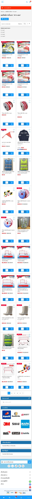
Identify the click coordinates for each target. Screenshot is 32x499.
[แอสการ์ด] (6, 414)
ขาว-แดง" (3, 32)
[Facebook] (30, 490)
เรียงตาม (20, 23)
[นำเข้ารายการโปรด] (13, 42)
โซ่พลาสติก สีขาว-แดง (7, 113)
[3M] (6, 424)
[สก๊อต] (25, 414)
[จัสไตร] (25, 433)
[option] (18, 149)
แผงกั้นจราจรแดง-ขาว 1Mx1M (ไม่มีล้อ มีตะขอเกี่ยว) (23, 290)
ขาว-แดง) (3, 34)
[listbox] (22, 149)
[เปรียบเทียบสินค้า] (13, 43)
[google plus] (19, 466)
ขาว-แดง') (3, 36)
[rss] (23, 466)
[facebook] (9, 466)
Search (27, 2)
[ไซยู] (16, 424)
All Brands (29, 398)
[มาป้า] (25, 424)
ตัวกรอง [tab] (5, 19)
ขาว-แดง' (3, 30)
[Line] (30, 481)
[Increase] (9, 65)
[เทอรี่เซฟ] (16, 433)
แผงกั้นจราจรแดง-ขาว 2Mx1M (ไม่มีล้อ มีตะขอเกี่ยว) (7, 290)
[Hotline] (30, 487)
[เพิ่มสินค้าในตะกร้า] (11, 65)
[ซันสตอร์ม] (16, 414)
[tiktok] (16, 466)
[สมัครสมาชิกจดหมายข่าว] (29, 462)
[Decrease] (4, 65)
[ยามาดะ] (6, 433)
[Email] (30, 484)
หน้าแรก (2, 11)
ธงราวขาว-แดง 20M (6, 142)
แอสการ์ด (19, 114)
